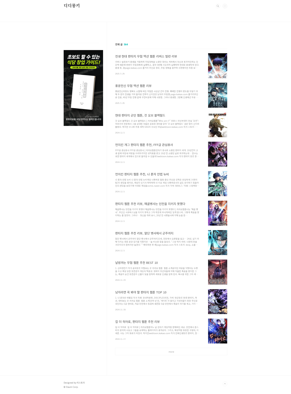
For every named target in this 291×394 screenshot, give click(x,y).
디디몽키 (72, 6)
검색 (218, 6)
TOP (224, 383)
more (171, 351)
